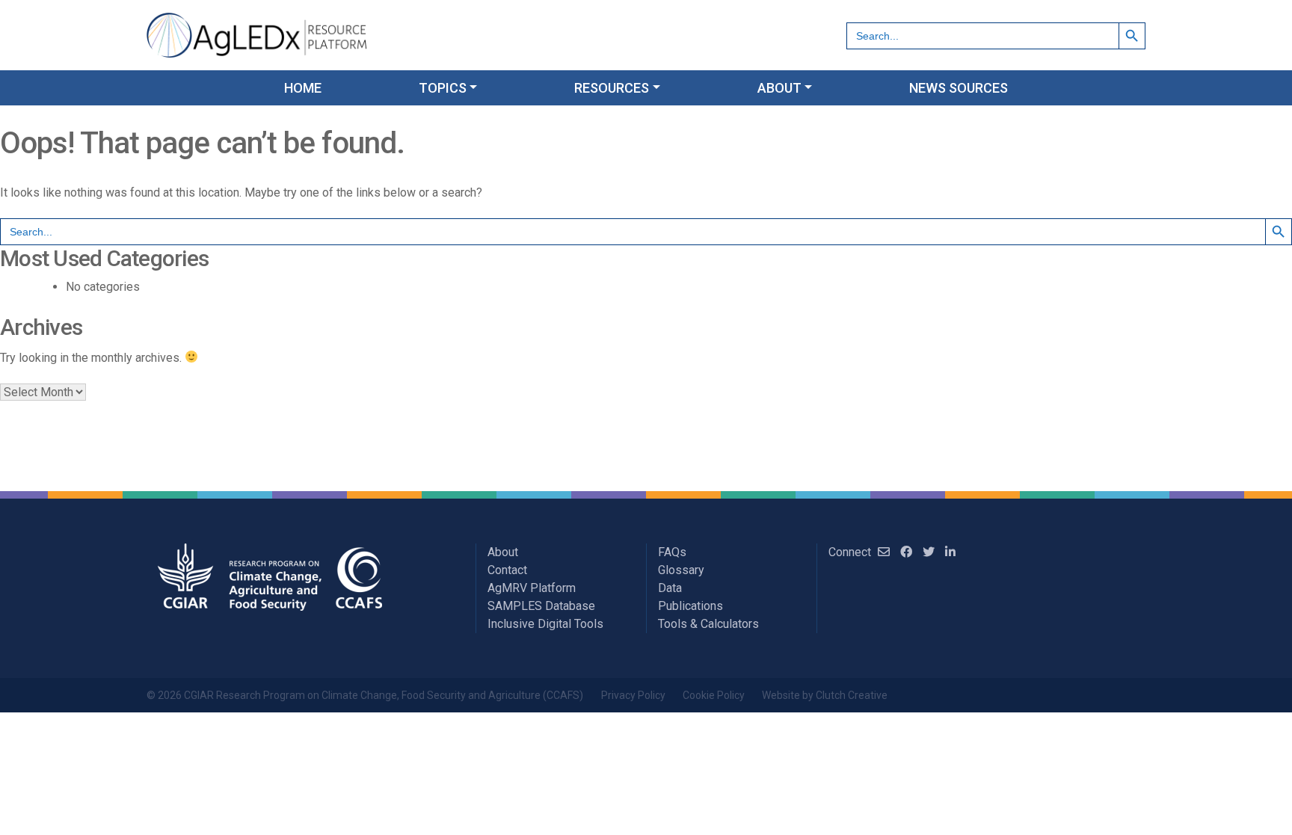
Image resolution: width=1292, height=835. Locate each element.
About (502, 552)
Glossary (681, 570)
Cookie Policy (714, 695)
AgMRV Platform (531, 588)
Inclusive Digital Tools (545, 624)
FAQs (672, 552)
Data (670, 588)
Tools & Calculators (708, 624)
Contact (507, 570)
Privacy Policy (633, 695)
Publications (690, 606)
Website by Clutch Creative (825, 695)
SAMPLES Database (541, 606)
